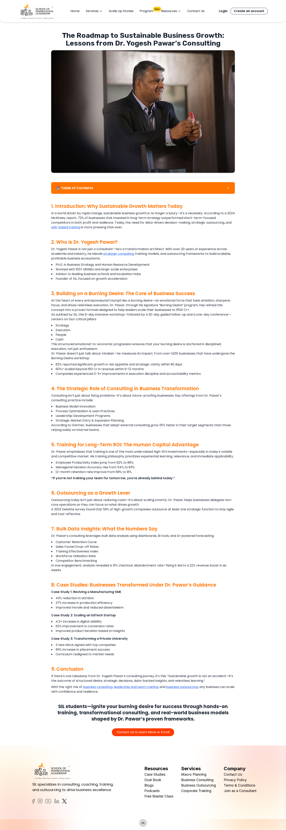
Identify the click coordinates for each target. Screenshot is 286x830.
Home (75, 11)
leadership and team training (136, 687)
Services (92, 11)
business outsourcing (182, 687)
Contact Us (195, 11)
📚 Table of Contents (74, 187)
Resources (169, 11)
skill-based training (65, 227)
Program (146, 11)
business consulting (97, 687)
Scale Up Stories (121, 11)
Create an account (249, 11)
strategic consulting (118, 253)
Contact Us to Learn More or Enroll (143, 732)
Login (223, 11)
